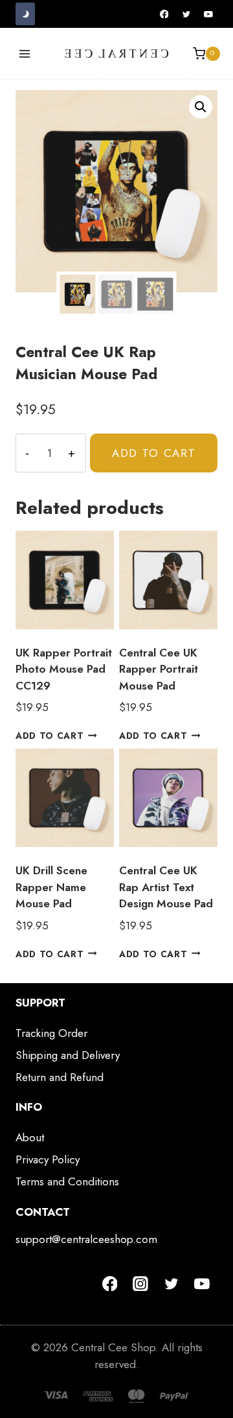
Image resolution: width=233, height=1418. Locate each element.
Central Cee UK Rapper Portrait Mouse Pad (158, 669)
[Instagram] (140, 1283)
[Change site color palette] (25, 14)
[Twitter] (186, 14)
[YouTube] (208, 14)
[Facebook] (164, 14)
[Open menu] (25, 53)
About (30, 1137)
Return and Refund (60, 1077)
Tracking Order (51, 1033)
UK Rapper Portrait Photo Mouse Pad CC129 (64, 669)
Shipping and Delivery (68, 1055)
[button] (200, 107)
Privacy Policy (48, 1159)
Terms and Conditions (67, 1181)
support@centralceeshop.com (86, 1239)
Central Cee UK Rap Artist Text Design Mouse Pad (166, 887)
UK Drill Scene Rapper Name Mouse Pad (51, 887)
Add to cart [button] (49, 735)
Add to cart (154, 453)
